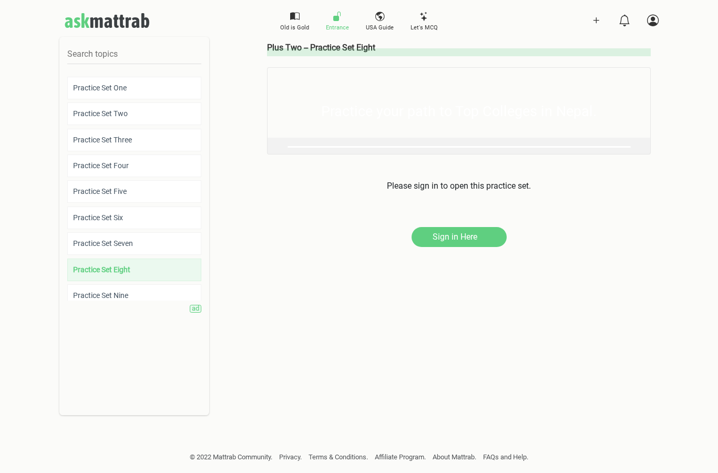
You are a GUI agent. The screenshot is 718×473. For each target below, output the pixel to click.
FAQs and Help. (505, 457)
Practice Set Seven (103, 243)
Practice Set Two (100, 113)
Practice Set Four (101, 165)
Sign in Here (455, 237)
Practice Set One (100, 88)
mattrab (107, 20)
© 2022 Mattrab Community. (231, 457)
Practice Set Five (100, 191)
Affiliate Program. (400, 457)
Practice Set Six (98, 217)
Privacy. (290, 457)
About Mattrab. (454, 457)
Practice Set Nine (100, 295)
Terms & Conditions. (338, 457)
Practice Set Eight (101, 269)
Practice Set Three (102, 140)
